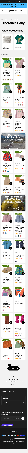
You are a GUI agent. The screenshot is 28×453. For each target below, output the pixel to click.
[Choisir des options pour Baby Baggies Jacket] (23, 273)
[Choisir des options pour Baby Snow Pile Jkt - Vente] (10, 159)
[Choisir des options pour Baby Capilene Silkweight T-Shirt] (10, 248)
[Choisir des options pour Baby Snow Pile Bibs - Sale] (10, 322)
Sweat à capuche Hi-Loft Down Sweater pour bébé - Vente (19, 229)
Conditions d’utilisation (6, 443)
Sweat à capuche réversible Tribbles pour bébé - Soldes (7, 304)
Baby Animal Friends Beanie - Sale (7, 281)
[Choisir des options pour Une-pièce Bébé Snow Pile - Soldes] (23, 91)
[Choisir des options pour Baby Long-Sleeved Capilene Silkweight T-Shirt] (23, 117)
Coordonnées (22, 443)
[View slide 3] (15, 384)
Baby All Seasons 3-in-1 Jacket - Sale (19, 355)
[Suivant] (24, 1)
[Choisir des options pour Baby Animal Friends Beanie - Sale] (10, 273)
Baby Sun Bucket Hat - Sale (19, 190)
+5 (12, 79)
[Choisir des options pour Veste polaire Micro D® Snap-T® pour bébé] (10, 66)
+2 (24, 104)
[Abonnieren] (22, 418)
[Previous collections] (4, 42)
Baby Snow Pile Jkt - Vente (7, 166)
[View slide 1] (12, 384)
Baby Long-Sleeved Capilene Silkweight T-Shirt (18, 126)
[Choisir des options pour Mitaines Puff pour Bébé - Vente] (23, 322)
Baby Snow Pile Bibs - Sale (7, 329)
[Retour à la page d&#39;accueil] (2, 19)
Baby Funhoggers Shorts (6, 355)
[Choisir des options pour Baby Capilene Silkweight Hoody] (10, 91)
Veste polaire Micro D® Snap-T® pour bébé (7, 74)
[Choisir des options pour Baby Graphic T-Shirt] (23, 66)
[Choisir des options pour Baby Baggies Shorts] (10, 117)
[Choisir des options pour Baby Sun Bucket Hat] (23, 159)
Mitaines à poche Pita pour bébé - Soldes (19, 255)
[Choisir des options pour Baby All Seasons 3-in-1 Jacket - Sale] (23, 348)
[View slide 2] (13, 384)
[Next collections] (23, 42)
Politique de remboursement (8, 441)
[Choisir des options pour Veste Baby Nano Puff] (10, 221)
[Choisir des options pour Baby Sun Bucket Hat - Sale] (23, 183)
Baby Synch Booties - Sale (19, 302)
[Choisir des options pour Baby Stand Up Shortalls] (10, 183)
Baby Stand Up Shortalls (7, 190)
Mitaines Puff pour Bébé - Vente (18, 330)
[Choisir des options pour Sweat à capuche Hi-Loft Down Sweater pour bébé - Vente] (23, 221)
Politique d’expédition (15, 443)
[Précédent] (2, 1)
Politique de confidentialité (19, 441)
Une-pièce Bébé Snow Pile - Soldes (19, 99)
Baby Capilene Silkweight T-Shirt (6, 255)
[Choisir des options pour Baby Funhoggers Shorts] (10, 348)
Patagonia (5, 70)
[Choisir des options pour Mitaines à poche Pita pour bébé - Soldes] (23, 248)
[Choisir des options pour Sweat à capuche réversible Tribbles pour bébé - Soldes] (10, 295)
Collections (6, 19)
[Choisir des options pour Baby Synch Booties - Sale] (23, 295)
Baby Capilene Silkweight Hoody (6, 99)
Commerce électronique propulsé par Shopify (17, 438)
